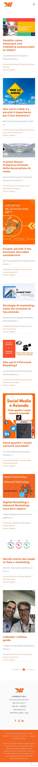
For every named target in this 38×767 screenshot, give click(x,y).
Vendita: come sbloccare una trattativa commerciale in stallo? (19, 45)
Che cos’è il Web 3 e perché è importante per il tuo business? (17, 112)
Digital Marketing (25, 523)
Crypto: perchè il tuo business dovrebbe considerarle (17, 252)
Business (23, 64)
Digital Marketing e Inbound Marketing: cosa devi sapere (16, 505)
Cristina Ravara (9, 186)
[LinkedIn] (23, 721)
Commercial (30, 64)
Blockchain (23, 130)
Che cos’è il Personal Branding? (17, 364)
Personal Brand (14, 382)
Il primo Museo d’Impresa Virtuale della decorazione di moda (17, 166)
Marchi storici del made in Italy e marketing (19, 560)
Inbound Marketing (13, 132)
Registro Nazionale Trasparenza (19, 758)
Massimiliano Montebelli (11, 64)
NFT (21, 132)
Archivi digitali (19, 186)
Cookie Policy (24, 736)
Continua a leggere (9, 70)
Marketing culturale (9, 579)
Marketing (6, 67)
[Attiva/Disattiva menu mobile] (34, 4)
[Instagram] (19, 721)
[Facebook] (15, 721)
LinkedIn (5, 657)
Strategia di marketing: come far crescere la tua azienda (19, 308)
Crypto (5, 132)
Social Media (14, 463)
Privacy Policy (14, 736)
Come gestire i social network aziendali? (17, 444)
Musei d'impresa (15, 188)
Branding (23, 380)
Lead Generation (25, 460)
